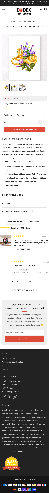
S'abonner (23, 339)
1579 (30, 281)
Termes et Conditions (10, 366)
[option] (24, 57)
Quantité (7, 122)
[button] (6, 87)
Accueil (13, 21)
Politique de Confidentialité (12, 362)
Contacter (6, 370)
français (18, 479)
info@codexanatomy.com (11, 381)
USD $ (30, 479)
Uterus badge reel (19, 252)
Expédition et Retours (10, 358)
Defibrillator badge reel (21, 272)
